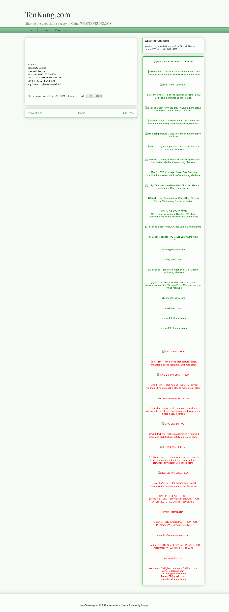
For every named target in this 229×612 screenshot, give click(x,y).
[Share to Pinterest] (100, 96)
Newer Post (35, 113)
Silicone (45, 30)
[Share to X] (94, 96)
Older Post (128, 113)
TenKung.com (47, 14)
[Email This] (88, 96)
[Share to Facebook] (97, 96)
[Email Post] (81, 96)
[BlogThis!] (91, 96)
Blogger (144, 605)
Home (31, 30)
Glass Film (60, 30)
